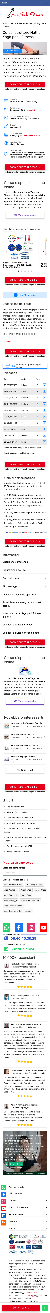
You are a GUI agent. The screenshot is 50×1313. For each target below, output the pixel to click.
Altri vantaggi (10, 586)
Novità (12, 1228)
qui (40, 1295)
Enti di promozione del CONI (19, 846)
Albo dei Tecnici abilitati (17, 812)
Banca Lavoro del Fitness (18, 851)
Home (5, 23)
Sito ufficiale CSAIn (15, 806)
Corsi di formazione (18, 1207)
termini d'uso (31, 1292)
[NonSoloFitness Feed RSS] (3, 1222)
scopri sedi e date (32, 135)
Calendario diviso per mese (18, 624)
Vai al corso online (27, 215)
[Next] (43, 251)
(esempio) (30, 110)
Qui (10, 1301)
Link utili (13, 1221)
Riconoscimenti (16, 1214)
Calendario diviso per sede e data (21, 632)
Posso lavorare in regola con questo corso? (22, 604)
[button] (25, 295)
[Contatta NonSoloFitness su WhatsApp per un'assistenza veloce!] (6, 927)
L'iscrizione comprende (15, 561)
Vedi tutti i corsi (25, 770)
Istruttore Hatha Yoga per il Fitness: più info (22, 615)
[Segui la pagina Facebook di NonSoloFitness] (19, 927)
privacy (30, 1295)
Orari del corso (11, 578)
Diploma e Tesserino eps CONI (19, 594)
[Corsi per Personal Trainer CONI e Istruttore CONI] (25, 13)
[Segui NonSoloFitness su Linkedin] (3, 1215)
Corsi (12, 23)
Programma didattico (14, 570)
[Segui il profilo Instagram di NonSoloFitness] (31, 927)
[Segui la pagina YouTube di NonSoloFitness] (43, 927)
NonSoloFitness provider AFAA (21, 817)
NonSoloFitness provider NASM (21, 823)
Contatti (13, 1200)
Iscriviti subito (21, 1308)
